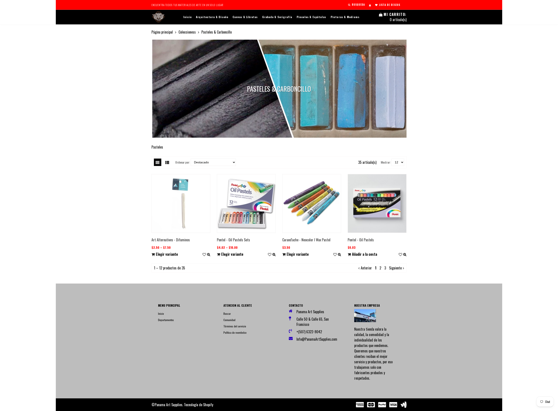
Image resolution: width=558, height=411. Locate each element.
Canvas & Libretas (245, 17)
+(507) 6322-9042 (309, 331)
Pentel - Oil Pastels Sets (233, 239)
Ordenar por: (182, 162)
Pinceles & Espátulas (311, 17)
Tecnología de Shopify (198, 404)
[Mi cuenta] (370, 5)
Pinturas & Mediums (345, 17)
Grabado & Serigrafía (277, 17)
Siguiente (395, 268)
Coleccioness (187, 32)
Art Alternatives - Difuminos (170, 239)
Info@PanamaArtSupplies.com (315, 339)
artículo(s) (395, 17)
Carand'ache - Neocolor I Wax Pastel (306, 239)
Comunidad (229, 320)
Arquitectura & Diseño (212, 17)
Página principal (162, 32)
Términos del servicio (234, 326)
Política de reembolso (235, 332)
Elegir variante (167, 254)
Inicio (187, 17)
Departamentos (166, 320)
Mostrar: (386, 162)
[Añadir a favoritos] (204, 254)
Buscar (227, 313)
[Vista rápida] (208, 254)
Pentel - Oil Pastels (361, 239)
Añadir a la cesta (364, 254)
